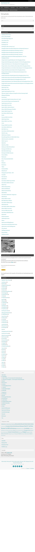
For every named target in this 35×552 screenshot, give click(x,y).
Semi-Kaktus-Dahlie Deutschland (8, 131)
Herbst (11, 426)
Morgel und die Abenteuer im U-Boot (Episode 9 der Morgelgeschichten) (15, 63)
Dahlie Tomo (4, 184)
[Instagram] (30, 0)
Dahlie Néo (4, 142)
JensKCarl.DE (9, 452)
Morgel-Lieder (16, 430)
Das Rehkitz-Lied (5, 42)
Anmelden (3, 440)
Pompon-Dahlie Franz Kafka (7, 125)
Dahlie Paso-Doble (5, 144)
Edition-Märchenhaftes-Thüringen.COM (18, 461)
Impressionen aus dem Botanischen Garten (9, 224)
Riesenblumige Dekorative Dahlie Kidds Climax (10, 136)
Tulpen (3, 166)
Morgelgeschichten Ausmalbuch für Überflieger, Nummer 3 (12, 50)
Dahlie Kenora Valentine (6, 134)
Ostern (3, 319)
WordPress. (32, 468)
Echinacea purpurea (5, 216)
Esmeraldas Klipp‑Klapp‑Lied (7, 38)
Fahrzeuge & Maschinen (6, 312)
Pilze (2, 329)
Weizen (3, 220)
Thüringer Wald (16, 433)
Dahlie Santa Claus (5, 87)
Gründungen (4, 376)
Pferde (3, 352)
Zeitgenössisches (5, 297)
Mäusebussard (4, 170)
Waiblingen (4, 344)
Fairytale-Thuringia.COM (17, 462)
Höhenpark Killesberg (6, 95)
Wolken (3, 366)
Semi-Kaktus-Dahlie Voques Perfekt (8, 180)
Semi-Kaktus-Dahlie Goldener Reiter (8, 206)
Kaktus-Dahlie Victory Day (7, 105)
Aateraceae (3, 424)
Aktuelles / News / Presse (6, 280)
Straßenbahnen (5, 314)
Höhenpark (21, 426)
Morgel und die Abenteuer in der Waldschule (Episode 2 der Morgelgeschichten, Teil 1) (17, 81)
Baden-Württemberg (12, 424)
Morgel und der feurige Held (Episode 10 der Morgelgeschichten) (13, 59)
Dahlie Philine (4, 192)
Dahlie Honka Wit (5, 204)
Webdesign (4, 390)
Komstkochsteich (18, 428)
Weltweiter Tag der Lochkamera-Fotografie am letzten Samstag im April (15, 93)
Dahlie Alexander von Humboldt (7, 138)
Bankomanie (4, 156)
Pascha (3, 115)
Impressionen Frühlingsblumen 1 (8, 222)
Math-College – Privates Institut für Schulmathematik (12, 377)
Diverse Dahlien (5, 154)
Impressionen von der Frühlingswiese (8, 226)
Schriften (3, 384)
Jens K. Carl (27, 426)
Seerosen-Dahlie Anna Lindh (7, 210)
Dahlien (32, 424)
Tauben (3, 357)
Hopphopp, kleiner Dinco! (6, 34)
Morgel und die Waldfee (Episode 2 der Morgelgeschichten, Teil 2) (14, 79)
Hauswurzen (4, 214)
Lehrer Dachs (2, 430)
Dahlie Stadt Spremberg (6, 186)
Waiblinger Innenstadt (6, 230)
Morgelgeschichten (27, 430)
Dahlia (25, 424)
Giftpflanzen (4, 302)
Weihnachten (4, 322)
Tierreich (3, 348)
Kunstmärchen (31, 428)
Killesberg (14, 428)
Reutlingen (4, 341)
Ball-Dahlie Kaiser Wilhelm (7, 200)
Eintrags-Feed (4, 442)
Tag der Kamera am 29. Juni (7, 103)
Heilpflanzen (4, 305)
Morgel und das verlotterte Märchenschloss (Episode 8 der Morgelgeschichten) (16, 65)
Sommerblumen (15, 432)
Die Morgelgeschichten (6, 85)
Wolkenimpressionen (5, 218)
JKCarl (10, 428)
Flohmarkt (3, 162)
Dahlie (28, 424)
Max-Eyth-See (4, 176)
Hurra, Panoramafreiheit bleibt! (7, 158)
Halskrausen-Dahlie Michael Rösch (8, 146)
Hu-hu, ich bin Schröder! (6, 36)
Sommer (10, 432)
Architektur (4, 282)
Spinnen (3, 355)
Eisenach (3, 338)
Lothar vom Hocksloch (6, 430)
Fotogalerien (4, 392)
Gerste (3, 123)
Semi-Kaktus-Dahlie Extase (7, 127)
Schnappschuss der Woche (6, 331)
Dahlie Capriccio (5, 140)
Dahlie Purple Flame (5, 119)
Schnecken (4, 354)
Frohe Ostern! (4, 97)
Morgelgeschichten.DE (29, 461)
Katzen (3, 351)
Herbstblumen (16, 426)
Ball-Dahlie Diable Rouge (6, 150)
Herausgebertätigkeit (6, 388)
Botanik (3, 299)
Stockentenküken (5, 168)
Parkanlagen (4, 292)
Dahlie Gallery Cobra (5, 89)
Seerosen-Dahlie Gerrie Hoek (7, 117)
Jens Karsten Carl (5, 3)
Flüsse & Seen (4, 325)
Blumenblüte (18, 424)
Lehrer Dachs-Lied (5, 40)
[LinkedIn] (31, 0)
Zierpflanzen (4, 308)
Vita (2, 417)
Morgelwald (32, 430)
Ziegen (3, 360)
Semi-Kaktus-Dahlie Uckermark (7, 182)
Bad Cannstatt (4, 336)
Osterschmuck (4, 228)
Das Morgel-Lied (5, 44)
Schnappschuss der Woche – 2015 (8, 172)
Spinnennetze (4, 178)
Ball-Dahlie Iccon (5, 129)
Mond (3, 363)
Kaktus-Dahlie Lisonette (6, 198)
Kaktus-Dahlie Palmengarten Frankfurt (9, 109)
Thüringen (9, 433)
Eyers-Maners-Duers (3, 426)
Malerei (3, 381)
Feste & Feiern (4, 316)
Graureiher (4, 174)
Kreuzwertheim (4, 232)
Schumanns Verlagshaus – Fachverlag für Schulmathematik (13, 379)
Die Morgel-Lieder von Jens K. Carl (8, 46)
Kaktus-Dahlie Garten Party (7, 208)
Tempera (27, 468)
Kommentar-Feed (5, 444)
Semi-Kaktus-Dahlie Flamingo (7, 113)
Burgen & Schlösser (5, 285)
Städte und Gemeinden (4, 433)
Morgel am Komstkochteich (21, 430)
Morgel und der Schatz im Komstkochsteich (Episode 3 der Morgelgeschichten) (16, 77)
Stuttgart (3, 343)
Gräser (3, 304)
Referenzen (4, 415)
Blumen (3, 301)
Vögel (3, 358)
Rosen (3, 160)
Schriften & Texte (5, 333)
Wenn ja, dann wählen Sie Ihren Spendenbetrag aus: (8, 265)
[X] (32, 0)
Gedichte (4, 387)
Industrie (3, 289)
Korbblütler (26, 428)
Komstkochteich (22, 428)
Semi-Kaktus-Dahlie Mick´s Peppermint (9, 194)
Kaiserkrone (4, 164)
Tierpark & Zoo (5, 294)
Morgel (14, 430)
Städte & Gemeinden (5, 335)
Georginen (8, 426)
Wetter (3, 362)
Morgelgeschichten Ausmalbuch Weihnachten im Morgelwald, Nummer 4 (15, 48)
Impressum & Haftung (6, 410)
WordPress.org (4, 446)
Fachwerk (4, 288)
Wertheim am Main (5, 234)
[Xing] (34, 0)
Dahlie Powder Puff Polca (6, 190)
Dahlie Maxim (4, 196)
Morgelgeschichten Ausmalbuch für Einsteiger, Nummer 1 (12, 54)
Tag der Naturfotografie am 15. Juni (8, 91)
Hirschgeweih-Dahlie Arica (7, 148)
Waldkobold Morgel (3, 435)
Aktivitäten (4, 374)
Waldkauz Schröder (26, 433)
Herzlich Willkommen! (6, 408)
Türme (3, 295)
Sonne (3, 365)
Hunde (3, 349)
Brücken (3, 283)
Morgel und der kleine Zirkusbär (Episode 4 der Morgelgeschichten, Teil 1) (15, 75)
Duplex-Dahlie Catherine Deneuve (8, 107)
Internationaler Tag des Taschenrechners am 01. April (11, 99)
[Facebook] (28, 0)
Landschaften (4, 324)
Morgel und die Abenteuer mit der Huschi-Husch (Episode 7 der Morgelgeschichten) (17, 67)
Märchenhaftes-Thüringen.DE (6, 461)
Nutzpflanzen (4, 307)
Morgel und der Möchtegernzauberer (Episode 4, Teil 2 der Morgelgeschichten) (16, 61)
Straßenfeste (4, 320)
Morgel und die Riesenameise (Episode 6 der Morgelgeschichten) (13, 69)
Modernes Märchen (11, 430)
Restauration (4, 382)
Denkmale (4, 286)
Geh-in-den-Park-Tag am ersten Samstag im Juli (10, 101)
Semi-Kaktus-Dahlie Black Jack (7, 212)
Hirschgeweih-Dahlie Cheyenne (7, 152)
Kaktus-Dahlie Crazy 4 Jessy (7, 121)
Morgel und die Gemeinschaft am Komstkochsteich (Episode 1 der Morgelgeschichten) (17, 83)
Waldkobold (30, 433)
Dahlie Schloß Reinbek (6, 188)
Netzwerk (3, 413)
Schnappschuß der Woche (6, 401)
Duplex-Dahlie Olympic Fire (7, 111)
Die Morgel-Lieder (5, 310)
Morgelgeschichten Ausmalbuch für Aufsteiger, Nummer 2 (12, 52)
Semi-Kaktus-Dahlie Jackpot (7, 202)
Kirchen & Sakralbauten (6, 291)
